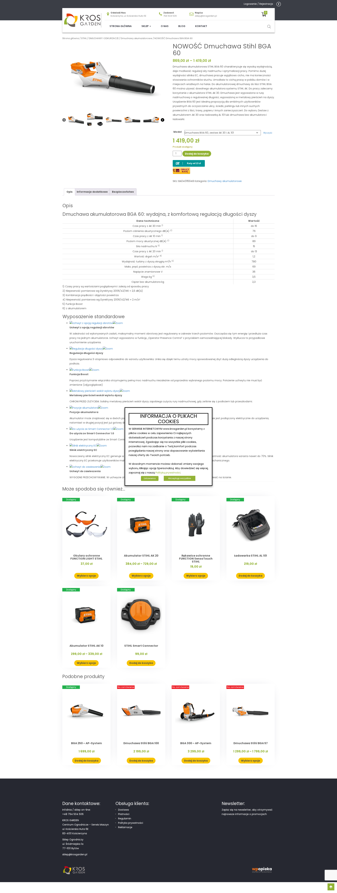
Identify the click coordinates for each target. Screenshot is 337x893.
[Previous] (64, 120)
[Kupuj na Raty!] (189, 160)
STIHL (84, 38)
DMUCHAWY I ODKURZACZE (104, 38)
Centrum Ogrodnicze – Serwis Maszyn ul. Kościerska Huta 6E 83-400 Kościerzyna (85, 829)
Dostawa (123, 809)
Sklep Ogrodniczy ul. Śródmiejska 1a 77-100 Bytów (72, 844)
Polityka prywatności (130, 823)
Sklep (145, 26)
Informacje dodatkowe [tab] (92, 192)
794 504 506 (170, 15)
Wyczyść (267, 132)
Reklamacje (125, 827)
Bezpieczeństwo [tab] (123, 192)
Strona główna (121, 26)
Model (177, 132)
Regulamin (124, 818)
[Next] (162, 120)
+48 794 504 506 (73, 814)
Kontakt (201, 26)
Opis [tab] (69, 192)
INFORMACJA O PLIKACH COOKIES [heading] (168, 419)
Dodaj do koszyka (197, 153)
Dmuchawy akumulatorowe (136, 38)
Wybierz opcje (86, 575)
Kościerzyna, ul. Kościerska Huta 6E (128, 15)
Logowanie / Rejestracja (258, 4)
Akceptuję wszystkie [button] (179, 478)
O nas (164, 26)
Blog (181, 26)
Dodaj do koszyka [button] (250, 575)
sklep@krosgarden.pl (206, 15)
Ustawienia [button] (150, 478)
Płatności (123, 814)
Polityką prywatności (168, 472)
